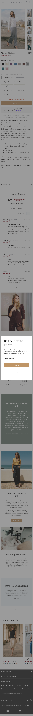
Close (16, 372)
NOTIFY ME (16, 365)
